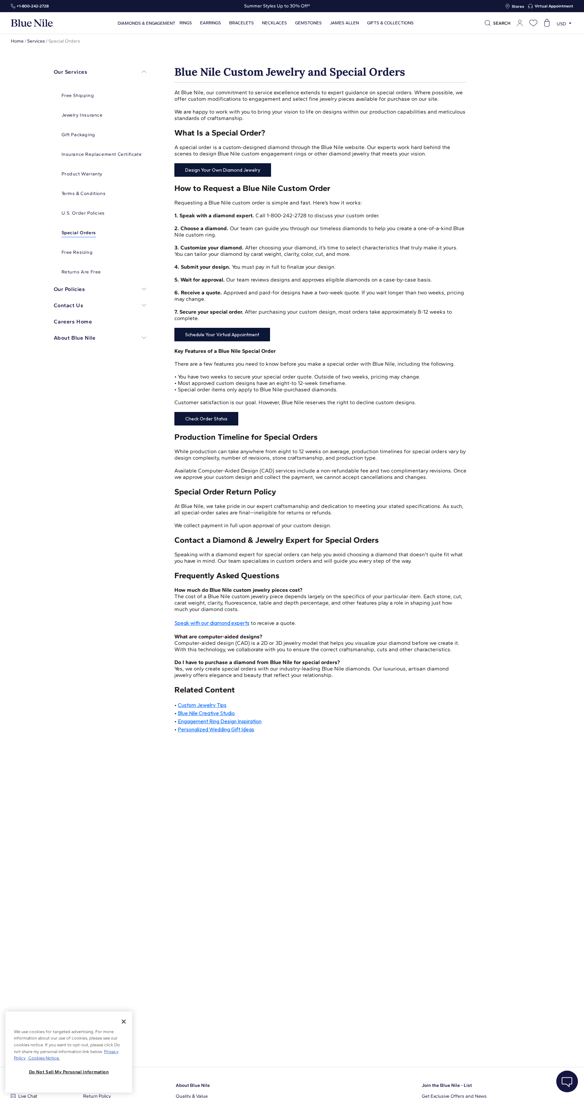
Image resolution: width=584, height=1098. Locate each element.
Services (36, 41)
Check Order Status (206, 419)
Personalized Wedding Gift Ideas (216, 729)
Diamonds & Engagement (146, 23)
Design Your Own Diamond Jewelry (222, 170)
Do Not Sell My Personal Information (69, 1071)
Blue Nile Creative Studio (206, 713)
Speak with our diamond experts (211, 622)
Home (17, 41)
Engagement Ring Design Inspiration (220, 721)
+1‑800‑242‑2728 (33, 6)
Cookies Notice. (43, 1057)
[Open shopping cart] (547, 23)
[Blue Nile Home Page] (32, 23)
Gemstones (308, 23)
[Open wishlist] (533, 23)
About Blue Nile (193, 1085)
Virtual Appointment (554, 6)
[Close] (123, 1021)
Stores (518, 6)
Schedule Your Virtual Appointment (222, 335)
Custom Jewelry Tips (202, 705)
